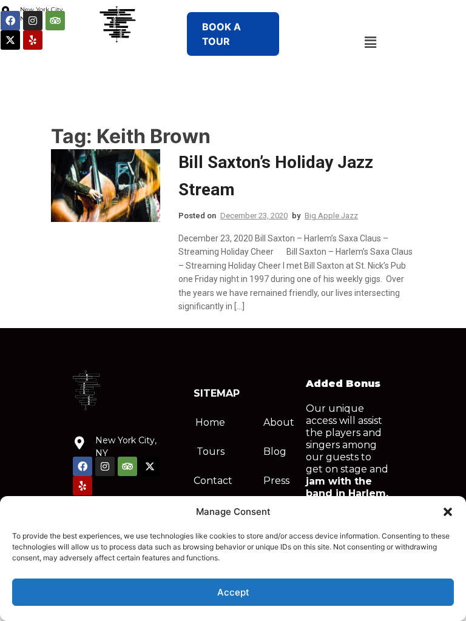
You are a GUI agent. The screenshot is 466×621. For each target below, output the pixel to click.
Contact (213, 480)
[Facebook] (10, 20)
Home (210, 422)
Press (276, 480)
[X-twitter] (10, 40)
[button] (448, 512)
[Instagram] (32, 20)
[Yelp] (32, 40)
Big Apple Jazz (331, 215)
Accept (233, 592)
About (278, 422)
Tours (211, 451)
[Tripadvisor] (55, 20)
